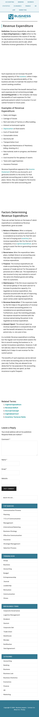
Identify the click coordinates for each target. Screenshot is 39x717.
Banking (6, 665)
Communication (9, 594)
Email (4, 469)
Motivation (7, 590)
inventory (25, 239)
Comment (6, 439)
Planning (6, 514)
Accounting (7, 569)
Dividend (6, 619)
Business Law (8, 673)
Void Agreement (9, 648)
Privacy (23, 709)
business (23, 77)
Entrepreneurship (9, 577)
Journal (6, 581)
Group (5, 560)
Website (5, 478)
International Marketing (11, 527)
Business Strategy (10, 531)
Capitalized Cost (12, 414)
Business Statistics (10, 678)
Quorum (6, 623)
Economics (7, 682)
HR (4, 690)
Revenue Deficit (11, 408)
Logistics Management (11, 615)
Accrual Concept (12, 411)
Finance (6, 686)
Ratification (7, 644)
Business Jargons (21, 707)
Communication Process (12, 510)
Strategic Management (11, 544)
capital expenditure (24, 244)
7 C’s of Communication (12, 519)
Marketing (7, 694)
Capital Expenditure (13, 405)
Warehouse (7, 636)
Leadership (7, 586)
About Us (17, 709)
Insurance (7, 540)
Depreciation (8, 129)
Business (6, 565)
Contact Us (31, 707)
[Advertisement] (19, 59)
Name (4, 460)
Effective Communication (12, 535)
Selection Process (9, 548)
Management (8, 523)
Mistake (6, 640)
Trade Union (7, 632)
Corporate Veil (8, 627)
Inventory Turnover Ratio (15, 417)
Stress (5, 598)
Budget (6, 573)
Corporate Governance (11, 611)
